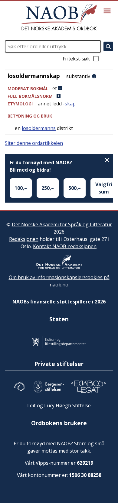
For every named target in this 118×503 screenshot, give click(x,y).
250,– (47, 188)
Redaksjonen (23, 239)
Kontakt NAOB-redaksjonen (65, 246)
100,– (21, 188)
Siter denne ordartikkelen (34, 143)
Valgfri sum (103, 188)
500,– (74, 188)
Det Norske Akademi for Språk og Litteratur (62, 224)
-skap (69, 103)
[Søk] (108, 46)
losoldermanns (39, 128)
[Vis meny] (107, 10)
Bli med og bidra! (30, 169)
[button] (59, 88)
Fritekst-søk (76, 58)
